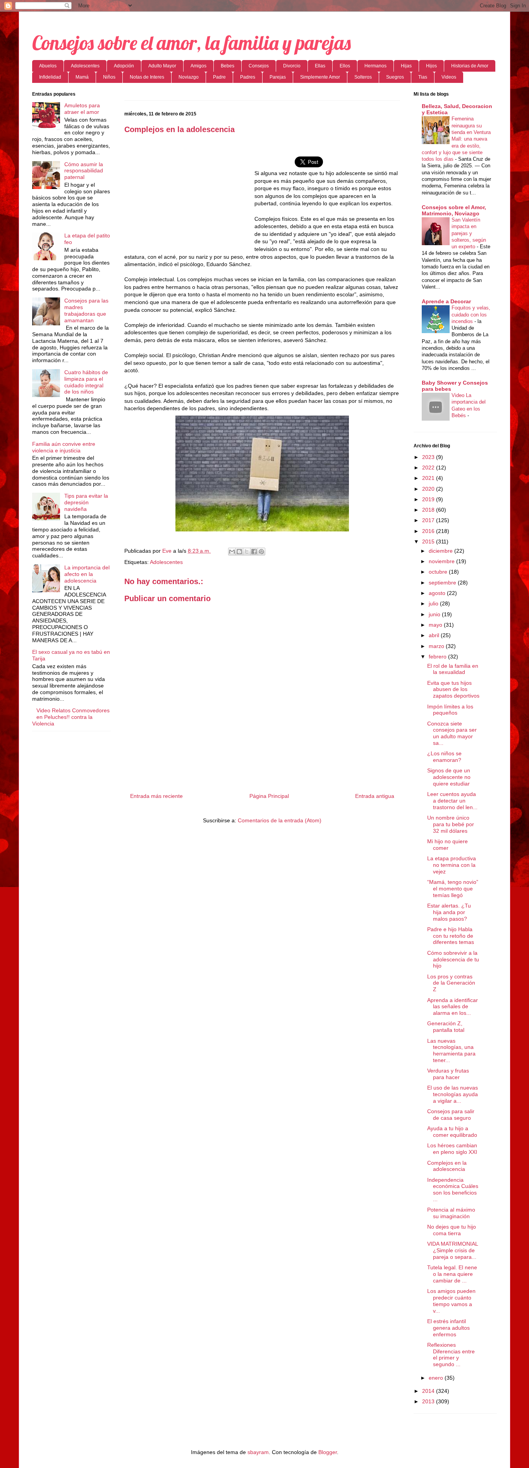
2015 (429, 541)
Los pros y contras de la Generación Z (451, 983)
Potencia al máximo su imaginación (451, 1213)
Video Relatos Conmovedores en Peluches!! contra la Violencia (71, 717)
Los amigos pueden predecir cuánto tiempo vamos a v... (451, 1300)
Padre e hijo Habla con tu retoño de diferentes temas (450, 935)
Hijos (431, 66)
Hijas (406, 66)
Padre (219, 77)
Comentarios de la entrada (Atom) (279, 820)
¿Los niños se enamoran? (444, 756)
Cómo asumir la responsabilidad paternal (83, 170)
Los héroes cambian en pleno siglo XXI (452, 1148)
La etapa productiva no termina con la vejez (451, 865)
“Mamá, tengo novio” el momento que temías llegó (452, 888)
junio (435, 614)
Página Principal (269, 796)
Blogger (327, 1452)
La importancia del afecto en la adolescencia (87, 574)
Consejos (259, 66)
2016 (429, 531)
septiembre (443, 582)
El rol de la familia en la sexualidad (452, 669)
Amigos (198, 66)
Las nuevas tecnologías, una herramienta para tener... (451, 1050)
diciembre (441, 551)
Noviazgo (189, 77)
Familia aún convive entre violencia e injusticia (63, 447)
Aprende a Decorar (446, 301)
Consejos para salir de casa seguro (450, 1114)
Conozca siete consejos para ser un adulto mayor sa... (452, 733)
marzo (437, 646)
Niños (109, 77)
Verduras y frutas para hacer (448, 1073)
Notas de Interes (147, 77)
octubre (439, 572)
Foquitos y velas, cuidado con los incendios (471, 314)
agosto (438, 593)
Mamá (82, 77)
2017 (429, 520)
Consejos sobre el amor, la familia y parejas (191, 43)
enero (437, 1378)
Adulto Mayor (162, 66)
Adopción (124, 66)
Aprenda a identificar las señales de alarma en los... (452, 1006)
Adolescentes (85, 66)
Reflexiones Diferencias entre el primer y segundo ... (451, 1354)
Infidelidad (50, 77)
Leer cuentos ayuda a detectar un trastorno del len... (452, 800)
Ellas (320, 66)
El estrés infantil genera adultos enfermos (448, 1327)
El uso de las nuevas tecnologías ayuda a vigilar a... (452, 1094)
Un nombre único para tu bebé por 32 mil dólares (450, 824)
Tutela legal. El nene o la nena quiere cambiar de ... (452, 1274)
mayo (436, 625)
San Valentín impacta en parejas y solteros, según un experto (469, 233)
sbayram (258, 1452)
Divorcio (292, 66)
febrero (438, 656)
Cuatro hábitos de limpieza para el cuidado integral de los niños (86, 382)
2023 (429, 457)
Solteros (363, 77)
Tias (422, 77)
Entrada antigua (374, 796)
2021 (429, 478)
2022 (429, 467)
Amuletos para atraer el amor (82, 108)
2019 (429, 499)
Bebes (227, 66)
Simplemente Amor (320, 77)
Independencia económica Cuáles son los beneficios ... (452, 1189)
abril (435, 635)
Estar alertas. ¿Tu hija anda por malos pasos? (449, 912)
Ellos (345, 66)
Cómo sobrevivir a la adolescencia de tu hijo (453, 959)
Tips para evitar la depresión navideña (86, 502)
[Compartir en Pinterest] (261, 551)
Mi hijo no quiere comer (447, 844)
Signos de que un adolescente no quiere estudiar (449, 777)
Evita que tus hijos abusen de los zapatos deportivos (453, 689)
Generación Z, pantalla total (445, 1026)
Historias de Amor (469, 66)
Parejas (278, 77)
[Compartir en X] (247, 551)
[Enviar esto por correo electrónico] (232, 551)
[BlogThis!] (239, 551)
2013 (429, 1401)
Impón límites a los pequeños (450, 709)
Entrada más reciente (156, 796)
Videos (448, 77)
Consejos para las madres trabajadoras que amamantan (86, 310)
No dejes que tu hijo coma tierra (451, 1230)
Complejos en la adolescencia (447, 1166)
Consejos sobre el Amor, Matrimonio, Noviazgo (454, 210)
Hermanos (375, 66)
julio (434, 603)
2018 (429, 510)
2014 (429, 1391)
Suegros (395, 77)
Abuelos (48, 66)
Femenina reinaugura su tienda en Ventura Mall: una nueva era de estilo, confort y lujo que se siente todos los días (456, 139)
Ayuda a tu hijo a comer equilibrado (452, 1131)
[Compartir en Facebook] (254, 551)
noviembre (442, 561)
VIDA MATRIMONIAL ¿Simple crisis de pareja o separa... (452, 1250)
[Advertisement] (189, 196)
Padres (247, 77)
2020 (429, 489)
